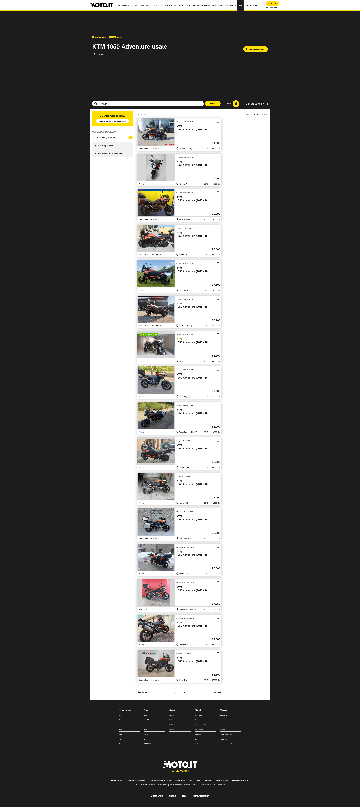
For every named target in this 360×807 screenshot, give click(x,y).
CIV (145, 739)
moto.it (172, 796)
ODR (191, 780)
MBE (170, 720)
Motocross (147, 729)
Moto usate (100, 37)
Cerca (213, 104)
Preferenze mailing (240, 780)
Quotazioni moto (199, 729)
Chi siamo (208, 780)
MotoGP (146, 720)
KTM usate (116, 37)
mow (184, 796)
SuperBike (147, 725)
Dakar (146, 734)
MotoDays (172, 725)
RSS (198, 780)
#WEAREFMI (148, 744)
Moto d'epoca (224, 725)
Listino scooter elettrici (201, 725)
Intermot (171, 729)
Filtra (229, 103)
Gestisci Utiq (222, 780)
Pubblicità (180, 780)
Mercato (224, 710)
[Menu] (83, 5)
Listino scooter (199, 720)
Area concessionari (272, 8)
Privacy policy (117, 780)
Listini (198, 710)
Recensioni (198, 734)
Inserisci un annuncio (226, 744)
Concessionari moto (226, 734)
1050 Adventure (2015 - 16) (103, 137)
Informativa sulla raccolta (12, 805)
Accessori (223, 729)
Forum (121, 744)
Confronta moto (199, 744)
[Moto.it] (101, 5)
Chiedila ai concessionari (112, 121)
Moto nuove (223, 715)
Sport (146, 710)
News (120, 715)
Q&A (196, 739)
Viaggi (120, 734)
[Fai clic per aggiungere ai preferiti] (218, 122)
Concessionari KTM (257, 103)
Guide (120, 729)
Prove (120, 720)
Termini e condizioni (136, 780)
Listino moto (198, 715)
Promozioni (223, 739)
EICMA (171, 715)
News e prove (125, 710)
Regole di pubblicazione (160, 780)
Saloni (172, 710)
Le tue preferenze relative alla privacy (44, 805)
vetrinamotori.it (201, 796)
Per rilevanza (259, 114)
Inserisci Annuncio (257, 49)
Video (120, 739)
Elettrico (121, 725)
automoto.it (157, 796)
